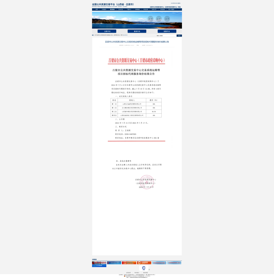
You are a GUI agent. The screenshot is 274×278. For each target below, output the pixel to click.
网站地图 (145, 272)
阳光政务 (112, 9)
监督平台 (167, 31)
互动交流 (120, 9)
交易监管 (162, 9)
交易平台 (107, 31)
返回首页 (128, 272)
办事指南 (137, 9)
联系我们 (137, 272)
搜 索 (179, 35)
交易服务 (104, 9)
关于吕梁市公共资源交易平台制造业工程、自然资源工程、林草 (109, 35)
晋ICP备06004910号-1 (150, 274)
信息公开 (154, 9)
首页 (97, 9)
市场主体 (145, 9)
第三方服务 (171, 9)
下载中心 (129, 9)
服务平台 (137, 31)
